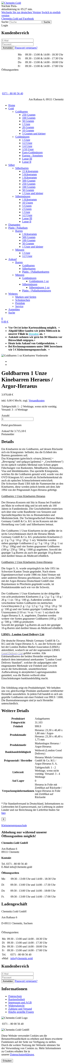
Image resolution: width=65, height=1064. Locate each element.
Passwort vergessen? (26, 47)
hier (3, 813)
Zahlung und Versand (20, 1008)
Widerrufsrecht (16, 1005)
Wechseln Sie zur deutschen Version (21, 12)
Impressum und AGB (20, 1002)
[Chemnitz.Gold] (11, 2)
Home (11, 105)
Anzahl (5, 415)
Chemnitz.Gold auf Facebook (17, 18)
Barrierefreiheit (16, 999)
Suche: (5, 21)
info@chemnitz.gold (21, 958)
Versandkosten (37, 400)
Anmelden (14, 309)
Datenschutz (15, 996)
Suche (11, 312)
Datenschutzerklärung (22, 1054)
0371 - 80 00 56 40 (12, 93)
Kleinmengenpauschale (14, 825)
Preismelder (7, 434)
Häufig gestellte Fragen (21, 1011)
